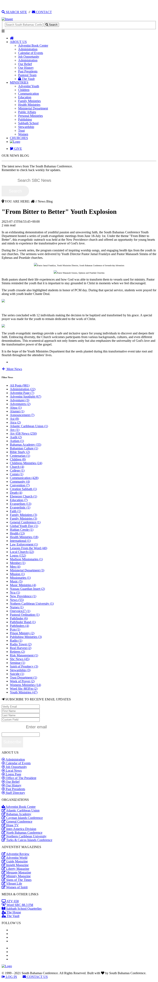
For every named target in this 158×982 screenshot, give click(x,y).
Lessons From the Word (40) (28, 548)
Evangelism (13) (20, 503)
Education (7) (19, 500)
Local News (13, 770)
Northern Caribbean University (25, 836)
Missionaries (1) (20, 577)
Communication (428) (24, 478)
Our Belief (25, 64)
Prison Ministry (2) (22, 633)
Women (23, 134)
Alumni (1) (17, 411)
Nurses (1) (16, 607)
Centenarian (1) (20, 455)
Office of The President (20, 778)
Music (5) (16, 581)
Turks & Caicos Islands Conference (28, 840)
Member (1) (17, 563)
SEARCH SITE (16, 12)
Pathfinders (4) (19, 625)
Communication (28, 93)
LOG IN (11, 977)
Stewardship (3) (20, 670)
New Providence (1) (23, 596)
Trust (21, 130)
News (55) (17, 600)
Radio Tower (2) (20, 644)
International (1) (20, 540)
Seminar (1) (17, 662)
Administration (27, 49)
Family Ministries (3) (23, 518)
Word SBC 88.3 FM (19, 905)
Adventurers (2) (20, 404)
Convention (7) (20, 485)
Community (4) (20, 481)
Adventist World (16, 857)
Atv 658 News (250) (23, 433)
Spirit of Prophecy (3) (24, 666)
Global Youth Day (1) (24, 526)
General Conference (18, 821)
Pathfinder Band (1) (23, 622)
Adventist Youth (28, 86)
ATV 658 (12, 901)
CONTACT (43, 12)
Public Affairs (27, 112)
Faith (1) (15, 511)
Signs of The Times (18, 880)
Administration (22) (22, 389)
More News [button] (14, 369)
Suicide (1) (17, 674)
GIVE (17, 148)
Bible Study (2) (20, 452)
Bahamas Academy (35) (25, 444)
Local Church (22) (22, 552)
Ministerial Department (33, 108)
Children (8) (18, 459)
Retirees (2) (17, 651)
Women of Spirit (16, 887)
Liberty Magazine (17, 868)
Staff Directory (15, 792)
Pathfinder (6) (19, 618)
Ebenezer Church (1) (23, 496)
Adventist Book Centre (20, 806)
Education (24, 97)
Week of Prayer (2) (22, 681)
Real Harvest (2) (20, 648)
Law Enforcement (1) (24, 544)
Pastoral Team (27, 75)
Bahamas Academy (18, 814)
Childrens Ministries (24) (26, 463)
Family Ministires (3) (23, 515)
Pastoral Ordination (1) (25, 614)
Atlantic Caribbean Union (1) (29, 426)
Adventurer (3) (19, 400)
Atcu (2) (15, 422)
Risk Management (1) (24, 655)
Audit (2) (16, 437)
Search (15, 191)
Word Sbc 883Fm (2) (23, 688)
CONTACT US (37, 977)
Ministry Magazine (18, 876)
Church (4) (17, 467)
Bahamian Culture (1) (24, 448)
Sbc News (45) (19, 659)
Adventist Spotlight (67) (25, 396)
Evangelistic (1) (20, 507)
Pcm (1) (15, 629)
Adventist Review (17, 854)
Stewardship (26, 127)
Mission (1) (17, 574)
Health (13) (17, 533)
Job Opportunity (28, 56)
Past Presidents (27, 71)
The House (13, 912)
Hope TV (12, 825)
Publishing (25, 119)
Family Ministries (29, 101)
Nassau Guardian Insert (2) (27, 589)
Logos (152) (18, 555)
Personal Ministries (30, 115)
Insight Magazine (17, 865)
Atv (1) (14, 430)
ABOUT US (18, 42)
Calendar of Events (30, 53)
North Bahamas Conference (23, 832)
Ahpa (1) (16, 407)
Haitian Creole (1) (21, 529)
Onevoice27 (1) (20, 611)
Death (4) (16, 492)
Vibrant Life (13, 883)
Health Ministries (29, 104)
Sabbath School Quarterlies (23, 908)
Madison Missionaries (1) (26, 559)
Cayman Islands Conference (24, 818)
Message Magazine (18, 872)
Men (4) (15, 566)
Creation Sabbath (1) (23, 489)
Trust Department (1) (23, 677)
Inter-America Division (20, 829)
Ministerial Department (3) (27, 570)
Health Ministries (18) (24, 537)
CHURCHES (19, 138)
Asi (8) (14, 418)
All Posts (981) (19, 385)
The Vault (28, 79)
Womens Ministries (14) (25, 685)
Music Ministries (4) (23, 585)
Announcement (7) (22, 415)
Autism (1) (17, 441)
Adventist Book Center (33, 45)
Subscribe (12, 742)
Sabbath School (28, 123)
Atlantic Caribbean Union (22, 810)
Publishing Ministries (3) (26, 637)
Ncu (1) (15, 592)
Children (23, 90)
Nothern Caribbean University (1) (32, 603)
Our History (26, 67)
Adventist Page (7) (22, 393)
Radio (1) (16, 640)
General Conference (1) (25, 522)
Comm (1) (16, 474)
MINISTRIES (19, 82)
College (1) (17, 470)
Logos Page (13, 774)
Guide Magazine (16, 861)
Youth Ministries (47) (23, 692)
